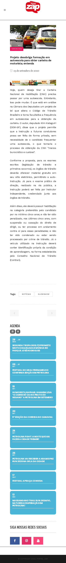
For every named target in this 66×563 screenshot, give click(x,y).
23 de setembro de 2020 (26, 71)
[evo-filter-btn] (12, 332)
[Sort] (18, 332)
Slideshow (44, 294)
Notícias (26, 294)
